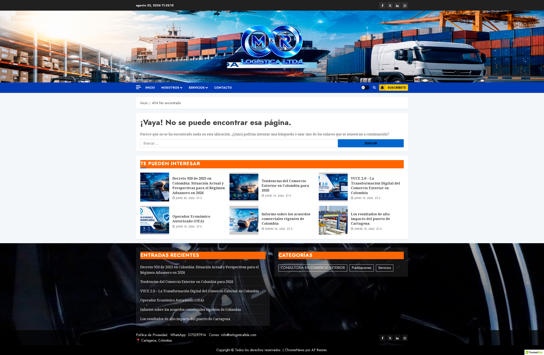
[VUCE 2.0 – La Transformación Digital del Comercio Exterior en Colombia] (333, 187)
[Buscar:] (239, 143)
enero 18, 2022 (275, 229)
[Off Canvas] (138, 87)
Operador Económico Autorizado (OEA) (191, 218)
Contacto (223, 87)
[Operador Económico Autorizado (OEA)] (154, 220)
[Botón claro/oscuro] (365, 87)
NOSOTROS (170, 87)
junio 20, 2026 (185, 198)
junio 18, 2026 (185, 227)
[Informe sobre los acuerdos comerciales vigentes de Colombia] (244, 220)
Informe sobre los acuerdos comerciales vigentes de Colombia (286, 219)
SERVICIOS (197, 87)
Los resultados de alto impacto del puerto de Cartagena (370, 219)
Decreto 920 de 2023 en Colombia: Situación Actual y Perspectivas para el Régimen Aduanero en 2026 (198, 185)
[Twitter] (390, 5)
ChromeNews (295, 350)
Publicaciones (361, 267)
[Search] (374, 88)
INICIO (150, 87)
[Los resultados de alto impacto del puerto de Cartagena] (333, 220)
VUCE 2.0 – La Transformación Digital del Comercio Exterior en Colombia (375, 185)
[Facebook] (382, 5)
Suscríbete (397, 87)
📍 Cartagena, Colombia (154, 340)
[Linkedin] (397, 5)
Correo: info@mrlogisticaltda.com (232, 334)
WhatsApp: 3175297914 (188, 334)
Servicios (384, 267)
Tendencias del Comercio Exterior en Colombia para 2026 (285, 186)
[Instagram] (405, 5)
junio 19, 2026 (274, 196)
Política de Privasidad (151, 334)
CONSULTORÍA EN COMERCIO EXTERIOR (313, 267)
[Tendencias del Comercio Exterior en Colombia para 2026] (244, 187)
